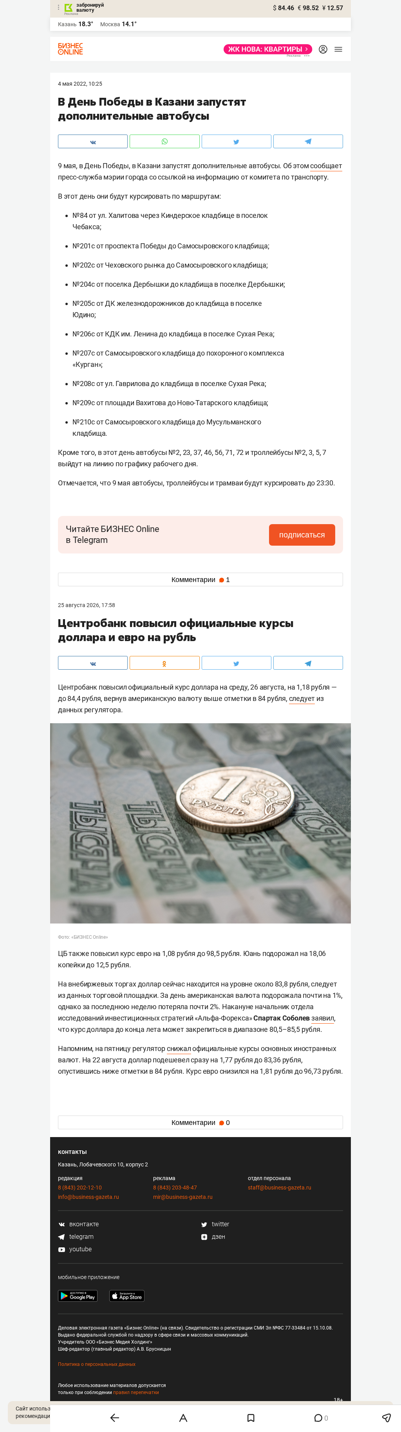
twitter (219, 1224)
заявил (322, 1018)
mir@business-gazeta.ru (183, 1197)
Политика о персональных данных (96, 1364)
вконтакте (83, 1224)
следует (302, 698)
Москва (110, 24)
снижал (179, 1048)
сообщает (326, 166)
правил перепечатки (136, 1392)
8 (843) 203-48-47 (175, 1187)
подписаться (302, 534)
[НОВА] (265, 49)
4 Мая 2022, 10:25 (80, 84)
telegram (81, 1236)
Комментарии (201, 580)
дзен (217, 1236)
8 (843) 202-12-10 (80, 1187)
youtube (80, 1249)
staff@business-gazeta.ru (279, 1187)
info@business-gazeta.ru (88, 1197)
